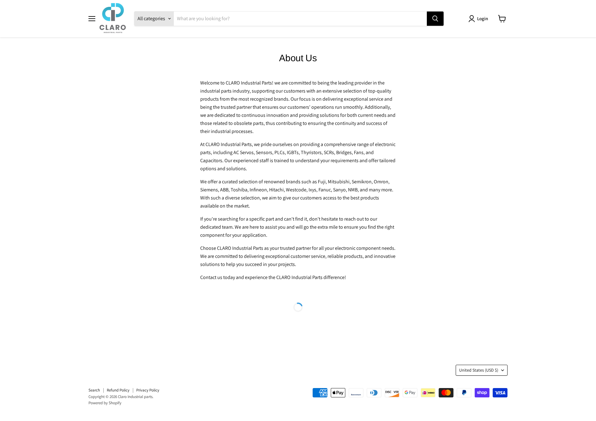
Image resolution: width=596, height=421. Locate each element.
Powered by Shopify (104, 402)
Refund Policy (118, 390)
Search (94, 390)
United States (478, 370)
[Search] (435, 18)
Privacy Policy (147, 390)
